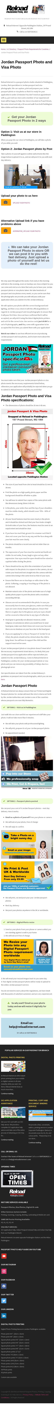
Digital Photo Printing (13, 1057)
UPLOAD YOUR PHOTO (21, 203)
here (3, 679)
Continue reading (7, 1093)
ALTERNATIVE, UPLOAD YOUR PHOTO (26, 231)
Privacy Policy (28, 1395)
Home (3, 49)
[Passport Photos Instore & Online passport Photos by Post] (27, 10)
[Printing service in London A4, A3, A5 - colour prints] (41, 1115)
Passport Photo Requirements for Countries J (34, 49)
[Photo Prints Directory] (13, 1066)
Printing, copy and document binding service (38, 1103)
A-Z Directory (11, 49)
